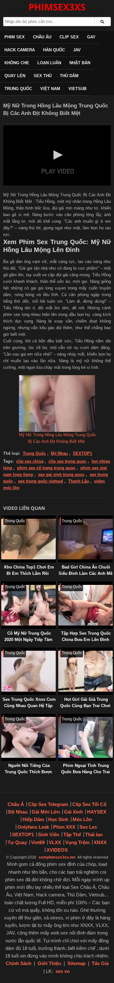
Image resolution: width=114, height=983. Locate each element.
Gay (91, 37)
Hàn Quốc (54, 50)
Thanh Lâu (78, 481)
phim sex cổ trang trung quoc (46, 468)
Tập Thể (72, 834)
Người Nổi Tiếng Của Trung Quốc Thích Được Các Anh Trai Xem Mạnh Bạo (28, 775)
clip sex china (29, 461)
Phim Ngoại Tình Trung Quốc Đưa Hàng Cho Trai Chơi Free (85, 771)
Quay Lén (14, 75)
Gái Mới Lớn (46, 811)
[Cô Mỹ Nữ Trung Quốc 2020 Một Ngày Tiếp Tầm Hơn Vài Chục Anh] (2, 584)
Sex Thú (43, 75)
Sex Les (88, 827)
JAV (77, 50)
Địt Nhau (59, 453)
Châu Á (16, 804)
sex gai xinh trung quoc (61, 474)
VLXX (55, 842)
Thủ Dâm (69, 75)
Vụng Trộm (77, 842)
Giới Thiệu (49, 963)
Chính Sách (18, 963)
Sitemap (76, 963)
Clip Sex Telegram (48, 804)
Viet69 (38, 842)
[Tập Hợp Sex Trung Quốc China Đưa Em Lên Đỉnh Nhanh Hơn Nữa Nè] (59, 584)
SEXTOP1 (82, 453)
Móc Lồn (82, 819)
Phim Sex (14, 37)
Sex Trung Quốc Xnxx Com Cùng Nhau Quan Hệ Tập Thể (29, 705)
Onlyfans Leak (33, 827)
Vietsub (77, 88)
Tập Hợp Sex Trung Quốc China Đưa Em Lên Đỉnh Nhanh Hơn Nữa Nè (86, 639)
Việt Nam (50, 88)
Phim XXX (64, 827)
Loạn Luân (49, 62)
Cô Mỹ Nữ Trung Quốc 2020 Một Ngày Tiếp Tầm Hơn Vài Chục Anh (28, 639)
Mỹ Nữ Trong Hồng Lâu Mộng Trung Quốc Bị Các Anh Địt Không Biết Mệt (57, 438)
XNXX (100, 842)
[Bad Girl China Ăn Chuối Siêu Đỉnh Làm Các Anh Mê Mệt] (59, 518)
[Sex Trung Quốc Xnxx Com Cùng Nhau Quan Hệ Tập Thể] (2, 650)
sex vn (62, 971)
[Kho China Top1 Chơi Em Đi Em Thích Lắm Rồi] (2, 518)
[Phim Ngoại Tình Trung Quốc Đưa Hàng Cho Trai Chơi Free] (59, 716)
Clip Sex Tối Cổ (89, 804)
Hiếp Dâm (33, 819)
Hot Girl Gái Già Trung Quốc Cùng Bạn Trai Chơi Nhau (85, 705)
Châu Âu (42, 37)
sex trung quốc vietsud (40, 481)
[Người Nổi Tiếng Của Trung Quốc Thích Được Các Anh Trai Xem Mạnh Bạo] (2, 716)
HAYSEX (96, 811)
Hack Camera (19, 50)
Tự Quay (17, 842)
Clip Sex (69, 37)
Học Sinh (58, 819)
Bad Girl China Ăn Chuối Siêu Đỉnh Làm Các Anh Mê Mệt (85, 573)
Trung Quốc (18, 88)
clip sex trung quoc (67, 461)
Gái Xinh (73, 811)
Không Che (16, 62)
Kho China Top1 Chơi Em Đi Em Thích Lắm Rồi (29, 570)
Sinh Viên (48, 834)
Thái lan (94, 834)
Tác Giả (100, 963)
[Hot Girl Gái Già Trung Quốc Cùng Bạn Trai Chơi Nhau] (59, 650)
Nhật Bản (79, 62)
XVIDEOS (57, 850)
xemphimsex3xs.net (57, 857)
